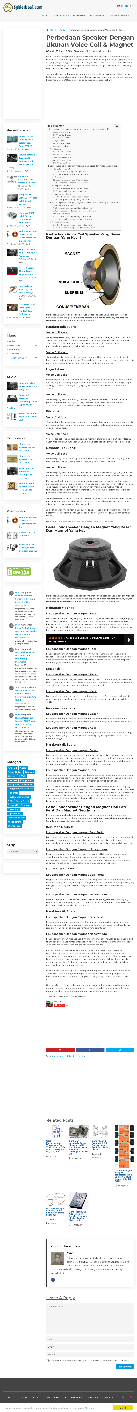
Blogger (29, 772)
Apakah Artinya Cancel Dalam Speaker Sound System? (55, 1211)
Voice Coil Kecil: (63, 138)
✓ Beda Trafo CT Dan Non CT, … (27, 534)
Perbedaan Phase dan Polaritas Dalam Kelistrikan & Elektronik (28, 236)
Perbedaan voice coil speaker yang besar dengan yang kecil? (79, 129)
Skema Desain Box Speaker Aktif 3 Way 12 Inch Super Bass (25, 721)
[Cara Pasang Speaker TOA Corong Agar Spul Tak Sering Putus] (101, 1132)
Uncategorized (16, 817)
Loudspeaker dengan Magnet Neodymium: (77, 211)
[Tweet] (120, 1050)
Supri (51, 51)
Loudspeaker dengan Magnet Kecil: (72, 174)
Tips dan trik (15, 813)
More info (89, 1407)
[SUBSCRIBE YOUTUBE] (131, 1397)
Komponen (79, 15)
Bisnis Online (15, 772)
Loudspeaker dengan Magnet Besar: (73, 172)
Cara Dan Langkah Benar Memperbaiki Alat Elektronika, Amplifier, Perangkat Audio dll (78, 1147)
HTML (22, 776)
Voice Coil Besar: (63, 135)
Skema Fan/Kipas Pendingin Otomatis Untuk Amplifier (25, 599)
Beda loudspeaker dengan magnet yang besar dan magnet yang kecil (84, 166)
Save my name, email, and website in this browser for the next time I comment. (89, 1360)
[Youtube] (118, 6)
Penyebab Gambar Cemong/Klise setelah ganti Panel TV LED (28, 141)
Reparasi (13, 793)
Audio (45, 15)
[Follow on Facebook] (53, 1280)
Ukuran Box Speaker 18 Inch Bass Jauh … (27, 447)
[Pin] (60, 1050)
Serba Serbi (22, 801)
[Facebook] (126, 6)
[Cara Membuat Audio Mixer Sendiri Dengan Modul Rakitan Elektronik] (79, 1200)
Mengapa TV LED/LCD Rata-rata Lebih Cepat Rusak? (28, 199)
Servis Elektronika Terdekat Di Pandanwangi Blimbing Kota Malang (22, 161)
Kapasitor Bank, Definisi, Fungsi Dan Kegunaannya (28, 547)
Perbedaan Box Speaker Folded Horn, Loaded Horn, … (27, 488)
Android (12, 768)
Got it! (123, 1407)
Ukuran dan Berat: (61, 214)
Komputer (13, 784)
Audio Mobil (65, 1056)
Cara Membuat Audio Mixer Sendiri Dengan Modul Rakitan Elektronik (78, 1216)
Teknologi (13, 809)
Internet (12, 780)
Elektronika (60, 15)
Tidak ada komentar (100, 51)
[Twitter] (122, 6)
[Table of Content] (117, 126)
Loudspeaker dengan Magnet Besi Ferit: (75, 208)
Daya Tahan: (58, 141)
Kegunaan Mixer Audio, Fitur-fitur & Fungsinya (28, 252)
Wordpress (14, 826)
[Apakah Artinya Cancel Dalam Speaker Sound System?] (56, 1199)
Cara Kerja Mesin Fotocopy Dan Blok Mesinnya (27, 289)
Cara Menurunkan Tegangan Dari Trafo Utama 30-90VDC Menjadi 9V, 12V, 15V (55, 1146)
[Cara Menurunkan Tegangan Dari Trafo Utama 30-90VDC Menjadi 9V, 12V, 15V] (56, 1132)
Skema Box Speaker (19, 805)
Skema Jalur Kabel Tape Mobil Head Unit (28, 416)
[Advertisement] (90, 103)
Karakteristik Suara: (61, 132)
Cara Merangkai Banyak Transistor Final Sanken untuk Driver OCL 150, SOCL (123, 1175)
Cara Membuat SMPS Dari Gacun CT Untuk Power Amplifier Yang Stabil (25, 693)
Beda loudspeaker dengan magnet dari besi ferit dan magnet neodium (84, 202)
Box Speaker (97, 15)
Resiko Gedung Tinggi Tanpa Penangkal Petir (27, 271)
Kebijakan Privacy (119, 15)
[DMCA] (19, 575)
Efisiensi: (57, 149)
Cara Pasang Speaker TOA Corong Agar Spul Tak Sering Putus (101, 1145)
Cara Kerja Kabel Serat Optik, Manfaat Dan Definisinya (27, 309)
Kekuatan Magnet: (61, 169)
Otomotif (27, 784)
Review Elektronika (18, 797)
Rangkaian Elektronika (20, 788)
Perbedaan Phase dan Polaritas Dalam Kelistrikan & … (28, 522)
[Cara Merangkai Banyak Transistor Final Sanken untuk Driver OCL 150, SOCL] (124, 1146)
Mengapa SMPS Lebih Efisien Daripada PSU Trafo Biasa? (26, 218)
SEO (10, 801)
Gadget (12, 776)
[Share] (90, 1050)
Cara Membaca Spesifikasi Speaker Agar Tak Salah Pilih (85, 521)
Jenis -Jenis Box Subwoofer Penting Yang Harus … (27, 473)
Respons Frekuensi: (63, 157)
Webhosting (15, 822)
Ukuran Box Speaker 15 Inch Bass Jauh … (26, 459)
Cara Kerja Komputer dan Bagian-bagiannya (27, 179)
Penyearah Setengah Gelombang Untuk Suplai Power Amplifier (22, 401)
